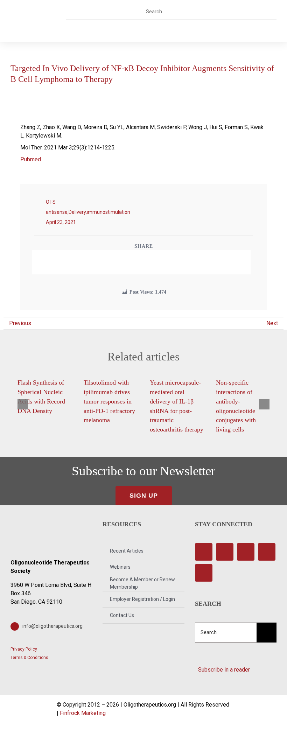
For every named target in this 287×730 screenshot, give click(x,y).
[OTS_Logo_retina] (32, 12)
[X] (135, 262)
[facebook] (216, 11)
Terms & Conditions (29, 657)
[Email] (159, 262)
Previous (20, 323)
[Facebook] (124, 262)
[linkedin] (265, 11)
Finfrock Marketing (83, 713)
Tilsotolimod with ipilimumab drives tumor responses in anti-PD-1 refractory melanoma (109, 401)
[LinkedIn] (147, 262)
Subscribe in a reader (222, 669)
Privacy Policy (23, 649)
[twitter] (228, 11)
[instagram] (240, 11)
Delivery (77, 212)
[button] (23, 404)
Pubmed (30, 159)
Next (272, 323)
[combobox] (173, 11)
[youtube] (252, 11)
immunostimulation (108, 212)
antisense (57, 212)
